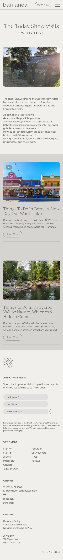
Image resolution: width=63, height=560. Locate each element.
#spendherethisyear (14, 118)
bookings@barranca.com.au (21, 490)
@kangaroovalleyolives (15, 138)
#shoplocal (30, 118)
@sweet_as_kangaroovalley (17, 131)
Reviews (36, 460)
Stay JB (7, 452)
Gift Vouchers (39, 452)
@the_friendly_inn (13, 125)
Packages (37, 448)
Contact (7, 464)
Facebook (8, 498)
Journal (7, 456)
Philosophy (9, 460)
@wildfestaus (10, 142)
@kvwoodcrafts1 (27, 135)
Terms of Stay (10, 468)
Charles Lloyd (54, 552)
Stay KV (7, 448)
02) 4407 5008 (14, 487)
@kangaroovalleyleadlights (42, 138)
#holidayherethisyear (14, 121)
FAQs (34, 456)
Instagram (8, 502)
